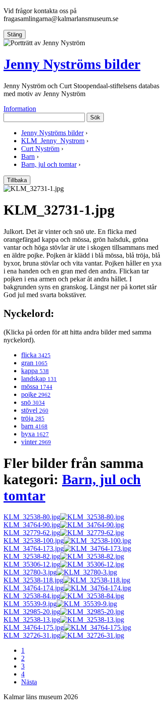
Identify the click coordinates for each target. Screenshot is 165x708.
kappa (35, 370)
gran (34, 363)
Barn (28, 156)
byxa (35, 434)
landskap (39, 378)
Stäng (14, 34)
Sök (95, 117)
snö (33, 402)
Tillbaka (17, 180)
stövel (34, 410)
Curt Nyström (40, 148)
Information (20, 108)
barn (34, 426)
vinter (36, 442)
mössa (36, 386)
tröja (32, 418)
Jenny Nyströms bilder (72, 64)
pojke (36, 394)
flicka (36, 355)
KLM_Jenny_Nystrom (52, 140)
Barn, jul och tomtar (49, 164)
